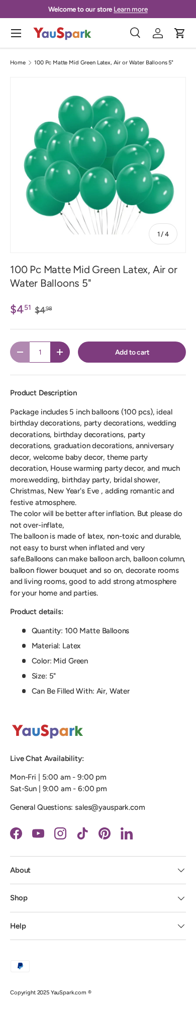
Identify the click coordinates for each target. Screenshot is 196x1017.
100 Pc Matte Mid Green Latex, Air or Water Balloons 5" (103, 62)
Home (17, 62)
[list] (98, 164)
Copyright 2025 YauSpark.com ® (50, 992)
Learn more (131, 9)
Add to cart (132, 352)
